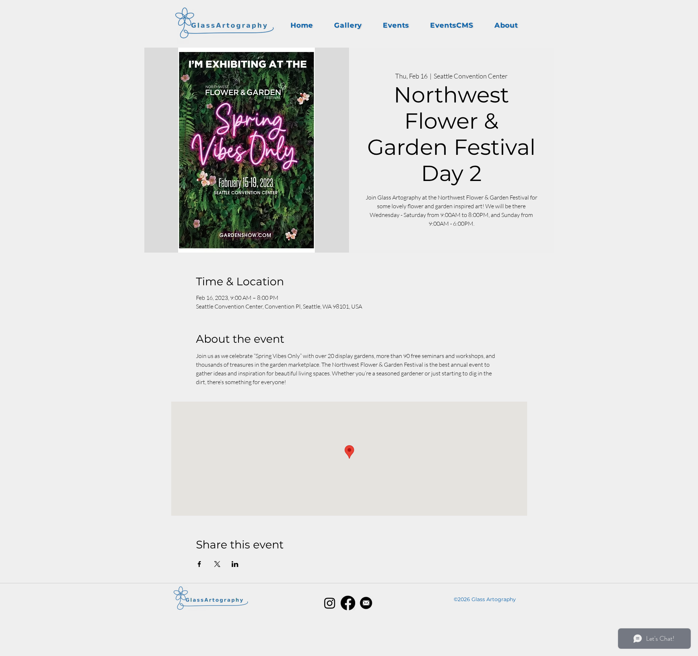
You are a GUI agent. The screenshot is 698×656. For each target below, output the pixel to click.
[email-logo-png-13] (366, 603)
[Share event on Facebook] (199, 564)
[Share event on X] (217, 564)
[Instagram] (329, 603)
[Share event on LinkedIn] (235, 564)
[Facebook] (348, 603)
